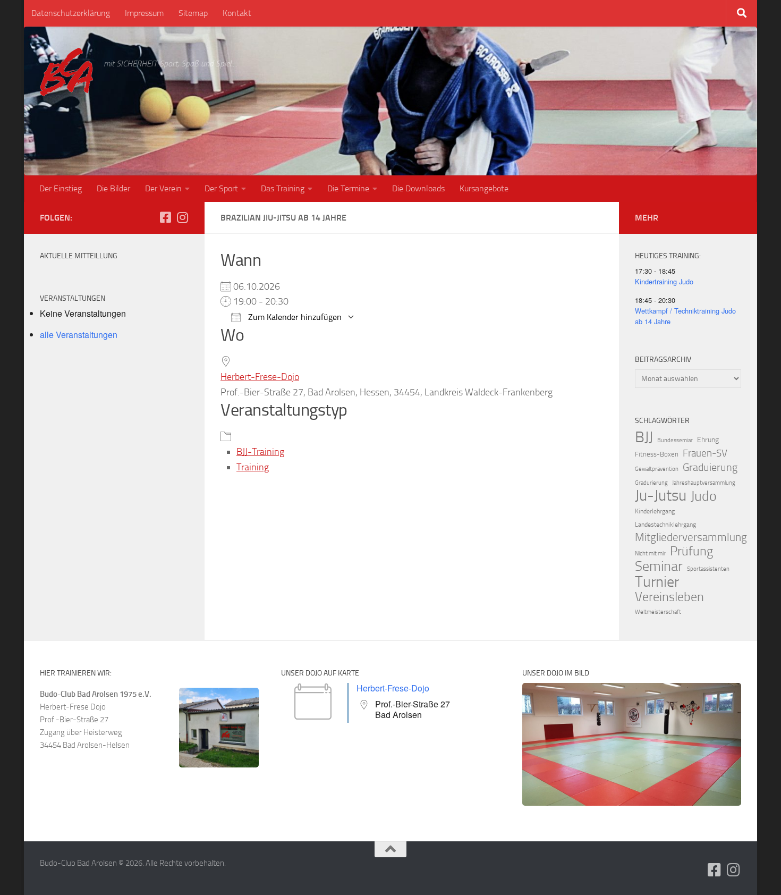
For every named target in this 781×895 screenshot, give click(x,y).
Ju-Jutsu (660, 495)
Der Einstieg (60, 188)
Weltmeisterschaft (658, 612)
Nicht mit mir (650, 553)
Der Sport (221, 188)
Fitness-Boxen (656, 454)
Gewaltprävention (656, 469)
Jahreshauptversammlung (703, 482)
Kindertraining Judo (664, 281)
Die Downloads (418, 188)
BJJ (644, 436)
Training (252, 467)
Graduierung (710, 467)
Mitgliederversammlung (691, 537)
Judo (704, 496)
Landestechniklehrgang (665, 524)
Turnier (657, 582)
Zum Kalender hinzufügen (294, 317)
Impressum (144, 13)
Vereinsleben (669, 596)
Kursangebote (484, 188)
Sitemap (193, 13)
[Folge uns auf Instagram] (182, 217)
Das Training (282, 188)
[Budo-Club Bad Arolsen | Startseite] (66, 72)
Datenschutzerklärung (70, 13)
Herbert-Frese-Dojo (259, 377)
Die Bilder (113, 188)
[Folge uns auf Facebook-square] (165, 217)
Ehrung (708, 439)
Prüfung (691, 551)
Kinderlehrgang (655, 511)
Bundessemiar (675, 440)
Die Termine (348, 188)
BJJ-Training (260, 452)
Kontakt (237, 13)
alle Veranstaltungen (78, 334)
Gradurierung (651, 482)
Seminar (659, 566)
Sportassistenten (708, 568)
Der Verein (163, 188)
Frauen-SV (705, 453)
